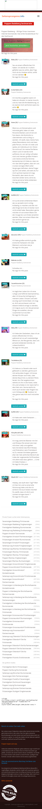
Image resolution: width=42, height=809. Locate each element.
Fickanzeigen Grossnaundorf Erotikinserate (21, 627)
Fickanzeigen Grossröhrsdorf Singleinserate (21, 564)
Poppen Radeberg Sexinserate (28, 60)
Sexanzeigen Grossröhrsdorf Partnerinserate (21, 580)
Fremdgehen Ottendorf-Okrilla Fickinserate (21, 640)
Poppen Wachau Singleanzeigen (21, 558)
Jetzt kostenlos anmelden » (17, 45)
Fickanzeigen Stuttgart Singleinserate (16, 691)
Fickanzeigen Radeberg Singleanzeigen (21, 524)
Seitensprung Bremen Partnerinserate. (17, 688)
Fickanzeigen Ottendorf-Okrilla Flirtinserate (21, 653)
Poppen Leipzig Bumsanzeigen (14, 685)
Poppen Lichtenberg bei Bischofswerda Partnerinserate (21, 592)
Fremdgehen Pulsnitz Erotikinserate (21, 657)
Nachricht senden (18, 84)
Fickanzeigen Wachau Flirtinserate (21, 552)
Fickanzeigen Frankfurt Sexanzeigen (16, 679)
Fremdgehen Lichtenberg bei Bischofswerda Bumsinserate (21, 604)
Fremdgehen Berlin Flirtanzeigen (15, 667)
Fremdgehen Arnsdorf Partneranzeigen (21, 536)
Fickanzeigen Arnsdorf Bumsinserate (21, 539)
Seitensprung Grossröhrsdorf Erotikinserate (21, 576)
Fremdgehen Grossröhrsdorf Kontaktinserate (21, 571)
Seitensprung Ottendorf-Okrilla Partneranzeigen (21, 636)
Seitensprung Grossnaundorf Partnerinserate (21, 631)
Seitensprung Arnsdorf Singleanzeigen (21, 546)
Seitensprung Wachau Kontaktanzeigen (21, 549)
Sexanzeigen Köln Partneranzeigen (15, 676)
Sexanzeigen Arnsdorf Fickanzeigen (21, 542)
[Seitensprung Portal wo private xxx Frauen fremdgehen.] (13, 16)
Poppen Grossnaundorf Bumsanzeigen (21, 618)
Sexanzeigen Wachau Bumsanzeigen (21, 561)
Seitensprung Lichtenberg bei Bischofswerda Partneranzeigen (21, 598)
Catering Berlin (29, 804)
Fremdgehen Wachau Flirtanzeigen (21, 555)
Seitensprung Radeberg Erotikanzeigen (21, 530)
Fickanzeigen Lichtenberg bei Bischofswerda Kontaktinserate (21, 586)
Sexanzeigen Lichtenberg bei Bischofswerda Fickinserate (21, 610)
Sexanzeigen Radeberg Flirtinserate (21, 521)
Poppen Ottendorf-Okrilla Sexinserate (21, 648)
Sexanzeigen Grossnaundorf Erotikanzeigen (21, 615)
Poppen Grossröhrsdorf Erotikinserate (21, 567)
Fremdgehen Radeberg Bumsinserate (21, 527)
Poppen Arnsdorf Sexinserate (21, 533)
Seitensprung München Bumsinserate (16, 673)
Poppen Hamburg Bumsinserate (14, 670)
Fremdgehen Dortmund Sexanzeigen (16, 682)
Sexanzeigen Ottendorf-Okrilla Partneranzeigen (21, 645)
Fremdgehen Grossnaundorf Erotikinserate (21, 622)
